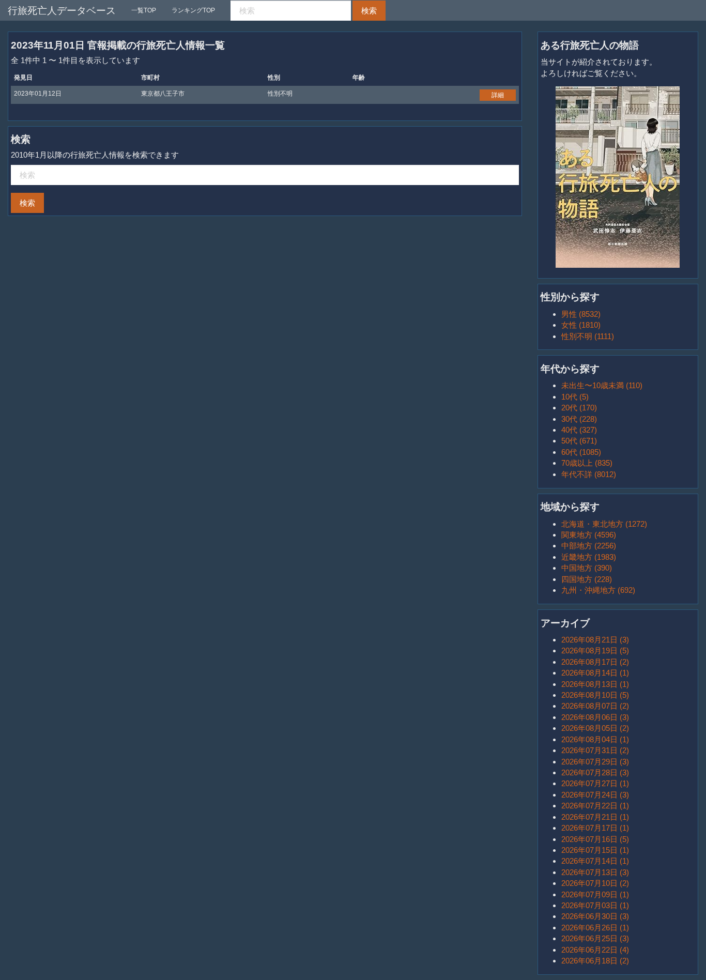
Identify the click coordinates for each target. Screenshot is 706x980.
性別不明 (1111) (587, 336)
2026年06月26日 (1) (595, 927)
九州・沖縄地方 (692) (598, 590)
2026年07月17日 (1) (595, 827)
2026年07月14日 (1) (595, 860)
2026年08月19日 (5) (595, 650)
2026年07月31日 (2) (595, 750)
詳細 (498, 95)
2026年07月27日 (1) (595, 783)
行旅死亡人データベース (62, 10)
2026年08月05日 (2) (595, 728)
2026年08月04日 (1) (595, 739)
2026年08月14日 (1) (595, 672)
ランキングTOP (193, 10)
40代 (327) (579, 429)
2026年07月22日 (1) (595, 805)
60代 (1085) (581, 452)
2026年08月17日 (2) (595, 661)
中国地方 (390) (586, 567)
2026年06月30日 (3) (595, 916)
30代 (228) (579, 419)
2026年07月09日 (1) (595, 894)
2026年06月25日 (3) (595, 938)
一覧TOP (143, 10)
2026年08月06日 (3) (595, 717)
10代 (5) (575, 396)
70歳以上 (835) (586, 462)
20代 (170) (579, 407)
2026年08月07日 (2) (595, 705)
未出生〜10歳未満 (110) (601, 385)
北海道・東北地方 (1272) (604, 523)
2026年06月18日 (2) (595, 960)
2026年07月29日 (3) (595, 761)
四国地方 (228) (586, 579)
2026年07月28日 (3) (595, 772)
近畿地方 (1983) (588, 557)
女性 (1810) (581, 324)
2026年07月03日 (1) (595, 905)
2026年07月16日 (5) (595, 839)
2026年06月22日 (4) (595, 949)
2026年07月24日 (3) (595, 794)
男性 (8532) (581, 314)
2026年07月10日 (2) (595, 883)
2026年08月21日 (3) (595, 639)
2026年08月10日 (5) (595, 695)
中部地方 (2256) (588, 545)
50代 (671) (579, 440)
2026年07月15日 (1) (595, 850)
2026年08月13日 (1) (595, 684)
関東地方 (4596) (588, 534)
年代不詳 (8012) (588, 474)
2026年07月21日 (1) (595, 817)
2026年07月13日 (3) (595, 872)
